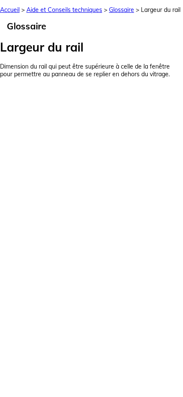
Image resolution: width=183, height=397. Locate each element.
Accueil (10, 10)
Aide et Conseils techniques (64, 10)
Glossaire (121, 10)
